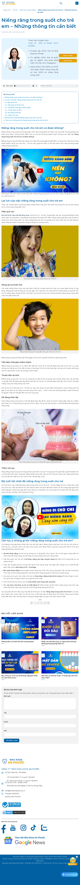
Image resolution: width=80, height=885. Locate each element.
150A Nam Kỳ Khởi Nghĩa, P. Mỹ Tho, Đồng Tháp (24, 786)
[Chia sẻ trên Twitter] (38, 602)
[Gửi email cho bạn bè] (41, 602)
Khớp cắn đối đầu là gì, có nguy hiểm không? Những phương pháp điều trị (58, 642)
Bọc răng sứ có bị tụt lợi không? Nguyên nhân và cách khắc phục (19, 677)
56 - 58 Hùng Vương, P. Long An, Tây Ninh (22, 781)
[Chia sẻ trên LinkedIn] (48, 602)
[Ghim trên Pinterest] (45, 602)
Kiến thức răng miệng (28, 10)
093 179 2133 (15, 797)
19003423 (15, 794)
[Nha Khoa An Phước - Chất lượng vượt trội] (8, 3)
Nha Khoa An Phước (18, 32)
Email (6, 722)
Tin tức (15, 10)
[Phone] (75, 428)
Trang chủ (6, 10)
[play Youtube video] (40, 170)
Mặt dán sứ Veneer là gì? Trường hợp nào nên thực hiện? (59, 677)
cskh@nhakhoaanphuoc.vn (15, 791)
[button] (76, 3)
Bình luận (7, 696)
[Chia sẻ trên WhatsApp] (31, 602)
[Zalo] (75, 434)
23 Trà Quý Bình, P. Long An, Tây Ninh (21, 777)
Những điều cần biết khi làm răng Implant (17, 642)
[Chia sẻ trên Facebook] (34, 602)
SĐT (5, 731)
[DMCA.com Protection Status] (13, 812)
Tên (5, 713)
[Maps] (75, 439)
